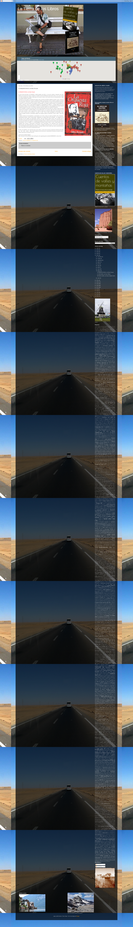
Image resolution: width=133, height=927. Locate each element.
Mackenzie (108, 656)
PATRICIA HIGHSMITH (102, 722)
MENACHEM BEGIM (110, 681)
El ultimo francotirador (106, 481)
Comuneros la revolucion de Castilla (101, 418)
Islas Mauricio (107, 555)
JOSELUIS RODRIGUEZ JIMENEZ (100, 574)
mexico (104, 683)
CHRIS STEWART (105, 408)
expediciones (103, 504)
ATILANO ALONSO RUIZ (103, 371)
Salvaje (113, 763)
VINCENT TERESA (98, 844)
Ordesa (111, 714)
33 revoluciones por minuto (106, 329)
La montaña (98, 608)
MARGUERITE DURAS (98, 670)
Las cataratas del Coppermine (100, 621)
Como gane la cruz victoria (101, 416)
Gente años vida (109, 519)
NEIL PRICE (101, 706)
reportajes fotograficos (111, 747)
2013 (97, 294)
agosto (98, 262)
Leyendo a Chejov (111, 633)
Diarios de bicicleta (100, 439)
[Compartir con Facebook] (31, 138)
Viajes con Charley (111, 837)
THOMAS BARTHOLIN (111, 795)
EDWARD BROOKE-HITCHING (108, 448)
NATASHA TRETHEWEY (110, 702)
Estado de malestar (98, 501)
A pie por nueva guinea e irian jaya (107, 332)
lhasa (96, 634)
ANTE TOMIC (111, 360)
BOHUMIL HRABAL (112, 388)
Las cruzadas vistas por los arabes (102, 622)
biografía (113, 384)
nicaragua (96, 707)
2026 (97, 248)
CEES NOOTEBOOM (109, 402)
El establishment (102, 459)
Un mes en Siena (111, 818)
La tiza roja (103, 618)
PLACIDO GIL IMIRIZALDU (103, 735)
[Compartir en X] (30, 138)
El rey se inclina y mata (105, 475)
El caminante (97, 453)
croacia (104, 422)
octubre (99, 258)
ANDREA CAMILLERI (99, 354)
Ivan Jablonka (98, 556)
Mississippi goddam (104, 693)
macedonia (103, 656)
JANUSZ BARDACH (103, 559)
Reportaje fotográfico (103, 747)
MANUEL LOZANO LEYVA (106, 661)
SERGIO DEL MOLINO (100, 770)
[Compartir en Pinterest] (32, 138)
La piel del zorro (110, 612)
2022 (97, 255)
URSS (96, 830)
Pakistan (113, 717)
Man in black (112, 658)
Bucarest (107, 391)
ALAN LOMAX (103, 339)
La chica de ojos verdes (109, 596)
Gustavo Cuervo (110, 530)
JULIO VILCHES (105, 581)
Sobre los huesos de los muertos (108, 779)
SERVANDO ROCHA (110, 770)
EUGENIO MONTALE (111, 502)
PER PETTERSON (106, 728)
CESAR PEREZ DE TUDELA (107, 403)
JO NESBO (109, 565)
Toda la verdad (107, 801)
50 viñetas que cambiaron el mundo (105, 330)
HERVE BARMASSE (104, 539)
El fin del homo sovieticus (102, 461)
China (110, 407)
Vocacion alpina (104, 847)
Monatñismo (101, 694)
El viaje (100, 482)
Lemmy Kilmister (103, 629)
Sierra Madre (99, 774)
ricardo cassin (100, 748)
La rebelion (100, 614)
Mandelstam (102, 659)
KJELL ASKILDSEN (111, 588)
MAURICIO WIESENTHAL (111, 677)
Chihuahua (113, 406)
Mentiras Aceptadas (104, 682)
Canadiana (98, 395)
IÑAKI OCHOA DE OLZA (106, 552)
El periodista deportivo (110, 474)
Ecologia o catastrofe (109, 444)
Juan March (97, 580)
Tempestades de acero (99, 793)
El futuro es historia (102, 462)
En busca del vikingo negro (109, 487)
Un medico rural (104, 818)
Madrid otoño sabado (107, 657)
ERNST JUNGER (109, 494)
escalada (97, 496)
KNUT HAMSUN (106, 589)
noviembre (99, 256)
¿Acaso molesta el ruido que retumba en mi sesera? (103, 326)
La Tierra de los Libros (38, 8)
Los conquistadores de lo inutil (105, 642)
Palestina (104, 718)
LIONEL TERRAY (98, 636)
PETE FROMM (97, 729)
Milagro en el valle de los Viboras (101, 692)
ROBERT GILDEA (106, 752)
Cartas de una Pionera (102, 400)
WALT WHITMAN (111, 849)
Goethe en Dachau (106, 525)
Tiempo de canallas (106, 797)
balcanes (103, 376)
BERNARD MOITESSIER (106, 380)
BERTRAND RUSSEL (98, 382)
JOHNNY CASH (105, 569)
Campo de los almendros (107, 394)
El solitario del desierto (98, 478)
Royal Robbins (111, 758)
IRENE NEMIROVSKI (105, 553)
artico (96, 369)
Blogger (77, 916)
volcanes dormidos (99, 848)
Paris (109, 720)
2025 (97, 250)
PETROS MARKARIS (110, 731)
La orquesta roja (34, 140)
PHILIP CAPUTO (98, 732)
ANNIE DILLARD (98, 360)
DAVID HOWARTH (102, 430)
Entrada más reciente (24, 151)
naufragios (97, 703)
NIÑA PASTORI (101, 708)
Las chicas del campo (110, 621)
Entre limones (105, 493)
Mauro (97, 678)
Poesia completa (110, 736)
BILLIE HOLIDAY (98, 384)
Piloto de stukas (98, 734)
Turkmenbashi (97, 812)
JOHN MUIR (112, 568)
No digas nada (112, 708)
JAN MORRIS (110, 557)
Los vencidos (106, 651)
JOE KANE (96, 567)
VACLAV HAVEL (98, 831)
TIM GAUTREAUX (104, 800)
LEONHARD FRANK (103, 633)
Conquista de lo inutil (108, 419)
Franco (100, 511)
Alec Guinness (108, 341)
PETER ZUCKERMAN (98, 731)
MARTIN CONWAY (103, 676)
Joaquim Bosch (102, 566)
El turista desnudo (107, 480)
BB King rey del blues (106, 377)
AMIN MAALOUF (110, 351)
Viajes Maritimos (98, 838)
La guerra (100, 601)
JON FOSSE (98, 570)
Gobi (100, 525)
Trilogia (110, 809)
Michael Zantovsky (106, 689)
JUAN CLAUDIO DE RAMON (100, 579)
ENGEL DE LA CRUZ (98, 493)
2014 (97, 292)
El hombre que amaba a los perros (105, 463)
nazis (96, 705)
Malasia (107, 658)
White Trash (103, 851)
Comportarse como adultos (107, 417)
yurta (105, 861)
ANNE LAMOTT (104, 358)
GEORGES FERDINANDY (103, 523)
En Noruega (111, 491)
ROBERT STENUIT (105, 755)
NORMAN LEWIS (99, 709)
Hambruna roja (105, 531)
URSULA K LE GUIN (102, 830)
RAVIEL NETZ (108, 743)
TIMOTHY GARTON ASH (99, 801)
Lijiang (103, 635)
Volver (105, 848)
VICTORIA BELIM (112, 838)
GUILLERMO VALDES (108, 529)
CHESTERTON (97, 406)
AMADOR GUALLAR (104, 350)
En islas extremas (109, 489)
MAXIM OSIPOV (108, 678)
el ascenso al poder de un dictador (108, 451)
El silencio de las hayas (110, 477)
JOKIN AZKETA (112, 569)
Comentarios (99, 866)
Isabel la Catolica (107, 554)
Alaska (109, 339)
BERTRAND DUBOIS (110, 381)
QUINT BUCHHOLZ (108, 741)
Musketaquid (97, 699)
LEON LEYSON (97, 632)
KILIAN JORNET (111, 587)
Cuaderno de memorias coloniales (100, 423)
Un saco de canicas (98, 823)
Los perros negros (104, 648)
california (96, 393)
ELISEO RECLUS (103, 485)
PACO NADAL (101, 717)
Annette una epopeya (110, 359)
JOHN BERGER (112, 567)
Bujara (101, 392)
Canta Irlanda (104, 395)
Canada (113, 394)
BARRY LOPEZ (97, 377)
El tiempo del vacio (100, 479)
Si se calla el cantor (105, 772)
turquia (109, 812)
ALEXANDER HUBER (104, 343)
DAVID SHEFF (106, 431)
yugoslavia (101, 861)
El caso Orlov (102, 454)
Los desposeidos (109, 642)
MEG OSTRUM (111, 679)
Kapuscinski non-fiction (105, 583)
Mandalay (96, 659)
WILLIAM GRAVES (98, 853)
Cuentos (97, 424)
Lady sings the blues (109, 620)
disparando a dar (98, 441)
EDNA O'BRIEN (98, 446)
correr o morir (97, 421)
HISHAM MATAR (97, 540)
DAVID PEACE (97, 431)
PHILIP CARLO (108, 732)
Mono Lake (106, 694)
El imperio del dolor (102, 465)
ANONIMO (105, 360)
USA (108, 830)
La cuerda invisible (108, 597)
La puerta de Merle (106, 613)
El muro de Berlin (104, 472)
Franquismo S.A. (107, 513)
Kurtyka (106, 590)
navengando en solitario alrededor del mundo (106, 704)
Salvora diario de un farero (99, 764)
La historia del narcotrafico (108, 603)
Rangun (96, 743)
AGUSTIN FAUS (109, 335)
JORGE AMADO (102, 571)
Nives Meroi (107, 708)
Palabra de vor (99, 718)
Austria (107, 372)
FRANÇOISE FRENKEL (99, 512)
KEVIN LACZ (101, 587)
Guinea (96, 530)
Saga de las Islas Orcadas (110, 762)
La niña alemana (102, 610)
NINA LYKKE (109, 707)
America (103, 351)
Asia (102, 370)
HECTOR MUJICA (108, 532)
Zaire (108, 861)
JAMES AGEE (103, 557)
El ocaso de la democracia (103, 473)
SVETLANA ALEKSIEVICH (100, 786)
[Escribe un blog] (28, 138)
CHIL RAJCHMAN (99, 407)
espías (104, 500)
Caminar (100, 394)
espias (100, 500)
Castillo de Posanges (110, 400)
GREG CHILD (105, 527)
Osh (108, 715)
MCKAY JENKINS (103, 679)
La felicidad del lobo (102, 600)
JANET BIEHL (108, 558)
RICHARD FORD (98, 749)
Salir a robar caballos (106, 763)
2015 (97, 290)
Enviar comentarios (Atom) (29, 154)
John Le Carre (105, 568)
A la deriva (107, 331)
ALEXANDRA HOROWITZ (108, 345)
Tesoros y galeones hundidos (103, 794)
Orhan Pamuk (97, 715)
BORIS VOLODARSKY (101, 389)
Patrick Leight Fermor (110, 722)
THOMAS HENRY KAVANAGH (101, 796)
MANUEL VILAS (111, 662)
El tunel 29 (101, 480)
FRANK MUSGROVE (107, 512)
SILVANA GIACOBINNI (99, 775)
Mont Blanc (112, 694)
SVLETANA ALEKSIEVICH (110, 787)
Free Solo (108, 515)
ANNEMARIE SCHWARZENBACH (100, 359)
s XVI (109, 761)
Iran (95, 553)
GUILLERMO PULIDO (98, 529)
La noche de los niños (106, 611)
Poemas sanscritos (102, 736)
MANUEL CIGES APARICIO (105, 660)
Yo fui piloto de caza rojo (109, 860)
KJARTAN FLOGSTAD (102, 588)
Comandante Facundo (98, 415)
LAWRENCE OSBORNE (105, 628)
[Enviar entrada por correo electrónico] (25, 138)
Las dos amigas (102, 623)
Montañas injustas (104, 695)
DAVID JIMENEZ (111, 430)
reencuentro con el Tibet (109, 745)
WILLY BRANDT (112, 853)
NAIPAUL (98, 701)
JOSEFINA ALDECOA (99, 573)
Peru (113, 728)
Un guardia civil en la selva (105, 817)
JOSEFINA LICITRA (109, 573)
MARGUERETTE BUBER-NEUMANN (107, 669)
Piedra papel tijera (105, 733)
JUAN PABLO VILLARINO (106, 580)
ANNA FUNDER (110, 356)
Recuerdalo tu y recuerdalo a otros (104, 744)
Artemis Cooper (111, 368)
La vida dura (104, 619)
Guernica (96, 528)
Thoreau (96, 797)
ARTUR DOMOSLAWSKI (103, 369)
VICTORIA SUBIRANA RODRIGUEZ (105, 839)
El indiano (107, 465)
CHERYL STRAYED (109, 405)
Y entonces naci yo (106, 856)
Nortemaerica (112, 709)
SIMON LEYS (108, 775)
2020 (97, 282)
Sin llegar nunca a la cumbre (109, 777)
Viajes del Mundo (21, 81)
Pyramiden (107, 740)
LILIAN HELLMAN (109, 635)
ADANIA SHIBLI (102, 333)
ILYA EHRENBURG (101, 547)
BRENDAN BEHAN (105, 390)
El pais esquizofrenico (101, 474)
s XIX (106, 761)
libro (102, 634)
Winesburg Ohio (99, 854)
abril (98, 267)
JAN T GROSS (101, 558)
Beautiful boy (97, 378)
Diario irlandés (108, 438)
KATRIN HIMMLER (111, 585)
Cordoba (112, 420)
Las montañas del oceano (99, 625)
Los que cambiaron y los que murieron (102, 649)
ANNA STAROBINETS (99, 357)
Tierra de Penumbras (101, 798)
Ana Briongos (111, 352)
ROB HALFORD (105, 750)
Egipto (104, 450)
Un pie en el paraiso (99, 820)
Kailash (110, 582)
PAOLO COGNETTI (103, 719)
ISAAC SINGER (98, 554)
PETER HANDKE (103, 730)
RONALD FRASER (111, 757)
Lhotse (99, 634)
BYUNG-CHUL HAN (109, 392)
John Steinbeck (99, 569)
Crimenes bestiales (110, 421)
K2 (96, 582)
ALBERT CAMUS (103, 340)
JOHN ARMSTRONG (104, 567)
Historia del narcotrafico (104, 542)
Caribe (109, 395)
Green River (98, 527)
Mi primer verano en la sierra (106, 686)
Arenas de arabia (107, 366)
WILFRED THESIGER (99, 852)
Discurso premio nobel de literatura (107, 440)
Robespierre (105, 756)
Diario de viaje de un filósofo (99, 438)
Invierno (97, 552)
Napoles (112, 701)
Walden (105, 849)
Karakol (112, 583)
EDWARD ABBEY (98, 448)
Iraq (99, 553)
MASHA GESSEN (98, 677)
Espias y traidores (110, 500)
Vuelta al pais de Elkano (99, 849)
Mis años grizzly (111, 692)
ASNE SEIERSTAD (108, 370)
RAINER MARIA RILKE (104, 742)
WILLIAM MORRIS (105, 853)
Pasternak (101, 721)
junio (98, 263)
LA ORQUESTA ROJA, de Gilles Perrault (105, 272)
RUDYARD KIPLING (105, 759)
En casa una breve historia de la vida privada (103, 488)
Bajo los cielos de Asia (104, 374)
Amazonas (98, 351)
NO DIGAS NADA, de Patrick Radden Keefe (106, 275)
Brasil (99, 390)
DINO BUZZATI (108, 439)
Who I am (110, 851)
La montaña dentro (105, 608)
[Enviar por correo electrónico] (27, 138)
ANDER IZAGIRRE (104, 353)
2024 (97, 251)
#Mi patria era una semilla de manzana (102, 328)
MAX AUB (102, 678)
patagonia (112, 721)
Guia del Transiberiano (109, 528)
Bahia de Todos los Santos (102, 373)
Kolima (113, 589)
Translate (104, 238)
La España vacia (109, 598)
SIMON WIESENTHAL (105, 776)
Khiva (106, 587)
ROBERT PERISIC (105, 754)
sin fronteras (100, 777)
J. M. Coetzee (111, 556)
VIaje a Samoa (108, 836)
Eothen (111, 493)
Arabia (101, 366)
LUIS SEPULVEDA (103, 655)
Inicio (56, 151)
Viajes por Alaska (105, 838)
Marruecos (102, 675)
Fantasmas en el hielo (98, 505)
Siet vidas (104, 774)
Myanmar (103, 699)
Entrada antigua (86, 151)
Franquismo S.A (99, 513)
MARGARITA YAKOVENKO (105, 668)
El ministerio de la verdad (103, 471)
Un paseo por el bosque (99, 819)
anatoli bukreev (97, 353)
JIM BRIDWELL (102, 565)
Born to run (110, 389)
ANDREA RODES (108, 354)
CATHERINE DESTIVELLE (99, 401)
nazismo (99, 705)
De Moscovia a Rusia (105, 432)
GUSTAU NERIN (102, 530)
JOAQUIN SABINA (110, 566)
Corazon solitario (106, 420)
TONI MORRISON (104, 803)
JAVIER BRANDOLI (111, 559)
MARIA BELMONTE (107, 670)
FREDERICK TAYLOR (100, 515)
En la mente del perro (103, 490)
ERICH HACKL (102, 494)
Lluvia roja (106, 636)
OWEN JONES (102, 716)
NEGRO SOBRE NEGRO (107, 705)
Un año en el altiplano (106, 814)
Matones (103, 677)
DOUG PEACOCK (99, 443)
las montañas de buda (110, 623)
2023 (97, 253)
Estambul (112, 501)
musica (110, 698)
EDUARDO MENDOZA (110, 447)
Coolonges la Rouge (98, 420)
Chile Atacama (105, 407)
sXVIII (97, 788)
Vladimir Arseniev (108, 845)
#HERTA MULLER (111, 327)
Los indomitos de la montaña (105, 646)
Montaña (96, 695)
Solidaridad (103, 780)
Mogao (96, 694)
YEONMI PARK (97, 859)
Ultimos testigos (101, 813)
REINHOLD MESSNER (99, 746)
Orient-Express (104, 715)
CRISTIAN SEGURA (98, 422)
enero (98, 278)
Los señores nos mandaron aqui (105, 650)
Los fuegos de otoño (103, 643)
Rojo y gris (98, 757)
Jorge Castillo (108, 571)
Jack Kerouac (97, 557)
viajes (105, 837)
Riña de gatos (110, 749)
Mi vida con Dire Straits (109, 687)
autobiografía (112, 372)
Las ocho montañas (108, 625)
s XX (113, 761)
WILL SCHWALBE (109, 852)
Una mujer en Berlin (109, 827)
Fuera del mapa (102, 516)
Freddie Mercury (102, 514)
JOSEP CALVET (111, 574)
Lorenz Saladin (97, 637)
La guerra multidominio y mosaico (108, 601)
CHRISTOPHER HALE (108, 410)
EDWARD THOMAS (107, 449)
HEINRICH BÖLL (99, 533)
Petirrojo (104, 731)
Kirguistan (96, 588)
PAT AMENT (107, 721)
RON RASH (104, 757)
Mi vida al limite (101, 687)
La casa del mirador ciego (99, 596)
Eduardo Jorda (106, 446)
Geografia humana (101, 520)
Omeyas (107, 714)
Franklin (113, 512)
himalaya (112, 539)
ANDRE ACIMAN (111, 353)
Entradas (98, 864)
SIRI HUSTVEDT (110, 778)
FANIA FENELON (110, 504)
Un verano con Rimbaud (111, 824)
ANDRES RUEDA (103, 355)
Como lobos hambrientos (111, 416)
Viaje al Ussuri (101, 837)
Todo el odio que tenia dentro (107, 802)
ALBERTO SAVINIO (100, 341)
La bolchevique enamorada (108, 594)
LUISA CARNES (111, 655)
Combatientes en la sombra (109, 415)
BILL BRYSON (102, 383)
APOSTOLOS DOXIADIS (109, 365)
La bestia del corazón (98, 594)
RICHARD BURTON (109, 748)
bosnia (96, 390)
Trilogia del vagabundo (106, 810)
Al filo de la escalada (104, 337)
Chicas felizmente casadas (105, 406)
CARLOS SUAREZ (100, 397)
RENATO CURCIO (108, 746)
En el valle (102, 489)
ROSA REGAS (97, 758)
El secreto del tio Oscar (109, 476)
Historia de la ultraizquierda (106, 540)
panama (109, 718)
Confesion (96, 419)
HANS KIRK (98, 532)
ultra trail (107, 813)
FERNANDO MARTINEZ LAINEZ (100, 506)
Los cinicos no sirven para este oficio (105, 640)
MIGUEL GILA (110, 690)
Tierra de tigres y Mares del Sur (100, 799)
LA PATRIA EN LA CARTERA (101, 612)
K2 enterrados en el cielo (103, 582)
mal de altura (102, 658)
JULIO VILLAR (112, 581)
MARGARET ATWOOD (104, 664)
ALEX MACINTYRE (105, 342)
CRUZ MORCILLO (111, 422)
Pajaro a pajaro (107, 717)
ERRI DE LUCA (98, 495)
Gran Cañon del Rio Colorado (104, 526)
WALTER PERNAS (106, 850)
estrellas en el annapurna (99, 502)
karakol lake (97, 584)
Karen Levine (104, 584)
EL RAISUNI (98, 475)
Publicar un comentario (25, 145)
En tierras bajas (111, 492)
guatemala (112, 527)
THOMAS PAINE (110, 796)
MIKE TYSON (97, 691)
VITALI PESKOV (101, 845)
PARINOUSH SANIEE (100, 720)
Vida (98, 840)
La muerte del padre (104, 609)
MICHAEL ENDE (106, 688)
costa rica (103, 421)
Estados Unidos (106, 501)
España (96, 500)
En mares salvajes (105, 491)
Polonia (97, 737)
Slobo (100, 779)
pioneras (107, 734)
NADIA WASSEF (102, 700)
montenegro (112, 695)
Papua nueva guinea (111, 719)
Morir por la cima (105, 696)
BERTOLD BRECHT (102, 381)
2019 (97, 283)
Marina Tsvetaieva (111, 672)
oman (103, 714)
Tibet (100, 797)
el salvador (101, 476)
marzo (98, 269)
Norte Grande (106, 709)
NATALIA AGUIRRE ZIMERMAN (100, 702)
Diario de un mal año (110, 437)
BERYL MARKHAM (108, 382)
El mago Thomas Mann (99, 470)
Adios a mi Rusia (110, 333)
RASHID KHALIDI (101, 743)
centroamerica (97, 403)
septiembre (99, 260)
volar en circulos (111, 847)
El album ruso (109, 450)
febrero (99, 270)
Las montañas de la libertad (99, 624)
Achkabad (96, 333)
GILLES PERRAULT (27, 140)
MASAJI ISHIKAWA (111, 676)
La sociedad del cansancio (102, 616)
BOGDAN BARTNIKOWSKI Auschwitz (101, 388)
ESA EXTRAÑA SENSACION (108, 495)
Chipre (113, 407)
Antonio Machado (111, 361)
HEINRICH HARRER (107, 533)
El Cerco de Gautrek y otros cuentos (102, 150)
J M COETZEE (104, 556)
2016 (97, 289)
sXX (101, 788)
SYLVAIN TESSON (106, 788)
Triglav (107, 809)
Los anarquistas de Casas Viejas (106, 637)
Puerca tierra (102, 740)
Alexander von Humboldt (105, 344)
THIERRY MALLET (103, 795)
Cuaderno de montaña (111, 423)
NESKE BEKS (111, 706)
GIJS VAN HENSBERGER (100, 524)
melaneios (96, 680)
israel (111, 555)
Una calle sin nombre (105, 825)
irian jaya (112, 553)
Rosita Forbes (104, 758)
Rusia (100, 760)
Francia (101, 508)
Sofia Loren (97, 780)
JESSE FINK (102, 564)
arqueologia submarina (104, 368)
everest (108, 503)
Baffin (96, 373)
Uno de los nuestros (110, 829)
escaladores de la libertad (101, 497)
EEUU (101, 450)
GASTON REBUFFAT (105, 517)
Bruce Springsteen (99, 391)
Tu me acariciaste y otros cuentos (107, 811)
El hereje (107, 462)
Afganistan (97, 334)
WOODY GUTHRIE (104, 855)
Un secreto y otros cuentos (107, 823)
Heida (114, 532)
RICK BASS (105, 749)
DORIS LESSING (104, 442)
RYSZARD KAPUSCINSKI (108, 760)
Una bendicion (98, 825)
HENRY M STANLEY (98, 537)
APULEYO (96, 366)
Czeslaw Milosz (98, 427)
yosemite (96, 861)
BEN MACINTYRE (105, 378)
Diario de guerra (102, 437)
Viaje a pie (102, 836)
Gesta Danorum (111, 523)
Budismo (96, 392)
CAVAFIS (106, 401)
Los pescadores (112, 648)
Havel (102, 532)
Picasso (100, 733)
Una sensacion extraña (106, 828)
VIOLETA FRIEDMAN (106, 844)
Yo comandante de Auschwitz (106, 859)
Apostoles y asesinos (99, 365)
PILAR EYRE (112, 733)
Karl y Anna (104, 585)
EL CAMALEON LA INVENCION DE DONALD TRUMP (105, 452)
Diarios (113, 438)
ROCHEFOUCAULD (112, 756)
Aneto (110, 355)
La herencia (100, 603)
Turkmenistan (103, 812)
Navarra (101, 703)
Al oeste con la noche (104, 338)
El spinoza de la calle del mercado (109, 478)
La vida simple (110, 619)
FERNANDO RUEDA (111, 506)
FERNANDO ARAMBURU (109, 505)
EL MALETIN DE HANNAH (108, 470)
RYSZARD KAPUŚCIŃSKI (99, 761)
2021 (97, 280)
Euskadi (104, 503)
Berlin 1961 (103, 379)
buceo (112, 391)
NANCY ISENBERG (105, 701)
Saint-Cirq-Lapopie (99, 763)
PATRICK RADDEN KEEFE (100, 723)
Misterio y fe (111, 693)
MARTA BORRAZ (108, 675)
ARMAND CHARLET (102, 367)
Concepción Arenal (111, 418)
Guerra (102, 528)
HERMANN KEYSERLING (105, 538)
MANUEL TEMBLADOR (103, 662)
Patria (96, 722)
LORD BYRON (111, 636)
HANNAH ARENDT (112, 531)
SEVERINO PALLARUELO (100, 771)
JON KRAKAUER (106, 570)
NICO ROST (102, 707)
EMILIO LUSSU (107, 486)
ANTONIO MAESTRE (101, 362)
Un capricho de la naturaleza (108, 815)
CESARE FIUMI (107, 404)
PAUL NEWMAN (109, 723)
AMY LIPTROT (97, 352)
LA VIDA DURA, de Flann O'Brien (103, 274)
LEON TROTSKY (104, 632)
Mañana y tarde (100, 663)
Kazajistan (98, 586)
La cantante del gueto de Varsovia (108, 595)
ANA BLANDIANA (104, 352)
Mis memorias (97, 693)
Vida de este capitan (104, 840)
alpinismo (97, 350)
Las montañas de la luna (110, 624)
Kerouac (96, 587)
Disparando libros (106, 441)
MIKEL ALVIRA (104, 691)
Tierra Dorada (110, 799)
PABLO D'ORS (109, 716)
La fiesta (108, 600)
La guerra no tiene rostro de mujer (101, 602)
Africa (102, 334)
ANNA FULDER (103, 356)
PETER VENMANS (110, 730)
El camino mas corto (105, 453)
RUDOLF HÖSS (97, 759)
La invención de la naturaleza (107, 604)
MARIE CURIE (104, 671)
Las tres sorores (103, 626)
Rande (112, 742)
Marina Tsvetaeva (103, 672)
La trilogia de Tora (109, 618)
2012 (97, 296)
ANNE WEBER (111, 358)
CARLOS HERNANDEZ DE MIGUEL (106, 396)
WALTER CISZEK (98, 850)
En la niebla (111, 490)
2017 (97, 287)
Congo (101, 419)
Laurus (109, 626)
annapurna (108, 357)
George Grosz (108, 520)
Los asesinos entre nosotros (105, 640)
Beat (113, 377)
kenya (113, 586)
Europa (98, 503)
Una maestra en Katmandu (104, 826)
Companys (98, 417)
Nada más (96, 700)
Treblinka (105, 805)
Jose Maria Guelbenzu (108, 572)
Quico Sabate (113, 740)
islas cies (102, 555)
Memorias (107, 680)
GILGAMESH (109, 524)
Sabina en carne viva (99, 762)
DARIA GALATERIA (108, 429)
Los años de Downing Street (105, 638)
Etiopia (106, 502)
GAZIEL (112, 517)
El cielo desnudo (101, 455)
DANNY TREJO (100, 429)
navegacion (107, 703)
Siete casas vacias (111, 774)
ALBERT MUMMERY (111, 340)
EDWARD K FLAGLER (98, 449)
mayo (98, 265)
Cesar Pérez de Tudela (99, 404)
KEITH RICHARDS (106, 586)
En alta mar (102, 487)
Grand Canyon (112, 526)
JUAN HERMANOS (110, 579)
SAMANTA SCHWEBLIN (110, 764)
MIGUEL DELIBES (103, 690)
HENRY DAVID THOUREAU (109, 536)
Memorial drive (102, 680)
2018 (97, 285)
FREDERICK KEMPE (110, 514)
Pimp (104, 734)
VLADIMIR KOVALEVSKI (104, 846)
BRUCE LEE (112, 390)
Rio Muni (99, 750)
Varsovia (104, 832)
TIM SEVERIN (111, 800)
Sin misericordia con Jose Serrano (100, 778)
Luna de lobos (97, 656)
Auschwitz (102, 372)
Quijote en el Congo (99, 741)
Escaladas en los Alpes (104, 496)
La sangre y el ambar (109, 615)
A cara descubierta (100, 331)
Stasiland (107, 781)
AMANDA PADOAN (112, 350)
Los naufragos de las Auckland (103, 647)
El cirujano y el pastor (109, 455)
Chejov (103, 405)
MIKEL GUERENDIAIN (111, 691)
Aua (109, 371)
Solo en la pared (109, 780)
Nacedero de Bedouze (110, 699)
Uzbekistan (112, 830)
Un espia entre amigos (105, 816)
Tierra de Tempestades (110, 798)
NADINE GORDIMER (111, 700)
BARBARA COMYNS (110, 376)
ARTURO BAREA (112, 369)
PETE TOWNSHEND (106, 729)
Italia (114, 555)
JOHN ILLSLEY (98, 568)
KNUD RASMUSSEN (98, 589)
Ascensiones (98, 370)
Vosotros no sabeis (110, 848)
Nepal (106, 706)
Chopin (98, 408)
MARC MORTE (107, 663)
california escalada (102, 393)
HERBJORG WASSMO (106, 537)
